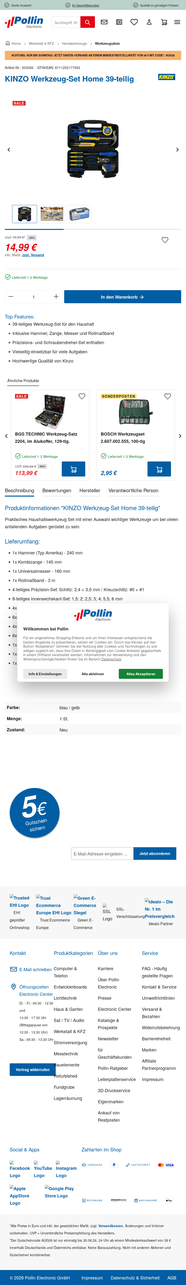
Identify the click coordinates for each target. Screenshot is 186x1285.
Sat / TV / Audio (69, 1020)
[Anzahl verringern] (11, 296)
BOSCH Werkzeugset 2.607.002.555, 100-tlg (123, 437)
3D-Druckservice (114, 1090)
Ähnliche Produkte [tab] (23, 380)
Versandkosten (110, 1225)
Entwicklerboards (70, 986)
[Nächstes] (177, 149)
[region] (93, 163)
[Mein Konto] (149, 22)
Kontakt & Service (159, 986)
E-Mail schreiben (35, 969)
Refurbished (65, 1076)
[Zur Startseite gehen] (24, 21)
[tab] (19, 491)
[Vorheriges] (8, 149)
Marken (149, 1049)
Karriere (105, 968)
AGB (171, 1277)
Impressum (152, 1079)
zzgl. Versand (33, 254)
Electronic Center (114, 1009)
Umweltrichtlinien (158, 998)
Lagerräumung (68, 1098)
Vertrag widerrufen (33, 1069)
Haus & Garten (68, 1009)
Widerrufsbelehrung (161, 1027)
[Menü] (178, 22)
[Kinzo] (166, 80)
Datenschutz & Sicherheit (135, 1277)
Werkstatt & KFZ (69, 1031)
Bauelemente (66, 1064)
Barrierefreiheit (156, 1038)
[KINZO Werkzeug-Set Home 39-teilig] (93, 149)
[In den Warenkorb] (73, 468)
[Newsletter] (104, 22)
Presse (104, 998)
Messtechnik (66, 1053)
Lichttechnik (65, 998)
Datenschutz (102, 864)
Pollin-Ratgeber (113, 1068)
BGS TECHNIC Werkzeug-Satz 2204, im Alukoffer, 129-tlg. (46, 437)
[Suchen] (87, 22)
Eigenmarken (111, 1101)
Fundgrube (64, 1087)
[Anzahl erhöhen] (56, 296)
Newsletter (108, 1038)
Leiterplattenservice (117, 1079)
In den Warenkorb (120, 297)
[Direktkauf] (119, 22)
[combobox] (66, 22)
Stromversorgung (70, 1042)
